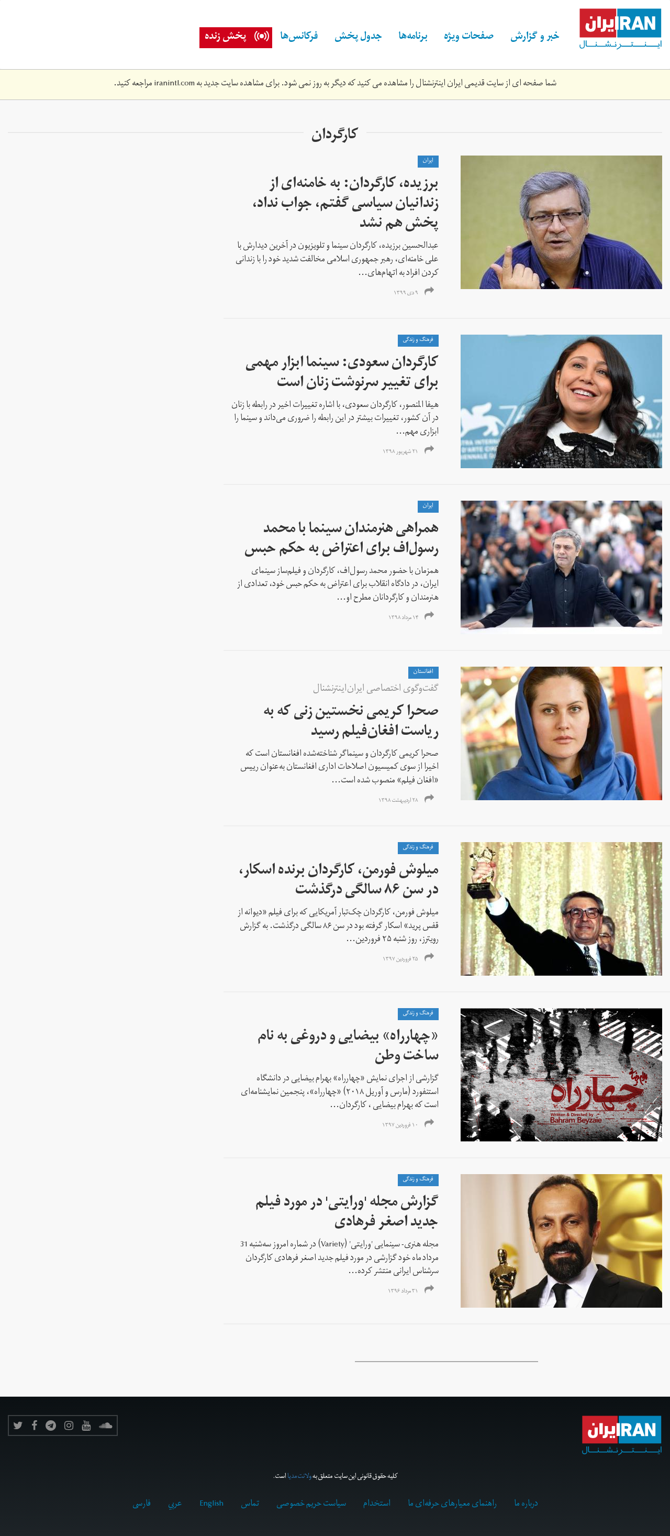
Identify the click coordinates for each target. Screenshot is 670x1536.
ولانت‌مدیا (299, 1477)
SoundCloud (106, 1425)
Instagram (68, 1425)
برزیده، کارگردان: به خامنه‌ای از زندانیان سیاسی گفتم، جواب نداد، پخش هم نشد (345, 205)
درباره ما (526, 1504)
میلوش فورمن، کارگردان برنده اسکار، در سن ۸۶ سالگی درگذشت (339, 882)
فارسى (141, 1504)
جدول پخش (358, 37)
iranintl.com (174, 84)
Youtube (86, 1425)
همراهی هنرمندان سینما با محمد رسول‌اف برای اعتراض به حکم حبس (340, 540)
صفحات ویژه (469, 37)
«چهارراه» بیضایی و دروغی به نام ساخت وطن (348, 1048)
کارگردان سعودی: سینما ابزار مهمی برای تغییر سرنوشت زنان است (342, 374)
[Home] (615, 29)
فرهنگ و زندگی (418, 340)
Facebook (34, 1425)
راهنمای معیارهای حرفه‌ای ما (452, 1504)
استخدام (376, 1504)
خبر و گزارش (535, 37)
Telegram (50, 1425)
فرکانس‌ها (299, 37)
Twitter (18, 1425)
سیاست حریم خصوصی (311, 1504)
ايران (428, 161)
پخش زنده (225, 37)
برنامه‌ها (413, 37)
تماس (250, 1504)
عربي (175, 1504)
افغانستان (423, 672)
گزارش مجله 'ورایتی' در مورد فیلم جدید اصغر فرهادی (347, 1214)
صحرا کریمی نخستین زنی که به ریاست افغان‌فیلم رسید (351, 723)
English (211, 1504)
